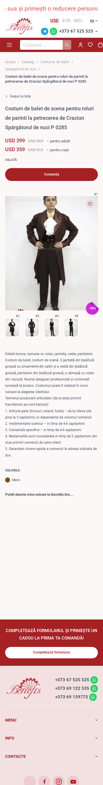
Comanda (51, 174)
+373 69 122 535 (72, 688)
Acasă (10, 62)
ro (92, 20)
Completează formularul (51, 652)
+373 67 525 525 (76, 31)
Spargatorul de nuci (20, 69)
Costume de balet (55, 62)
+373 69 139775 (71, 697)
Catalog (28, 62)
